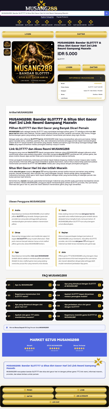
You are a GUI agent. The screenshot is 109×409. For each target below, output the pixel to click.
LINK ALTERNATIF (82, 396)
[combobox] (52, 13)
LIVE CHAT (55, 403)
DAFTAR (81, 34)
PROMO (29, 389)
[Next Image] (52, 63)
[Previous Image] (13, 63)
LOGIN (28, 34)
